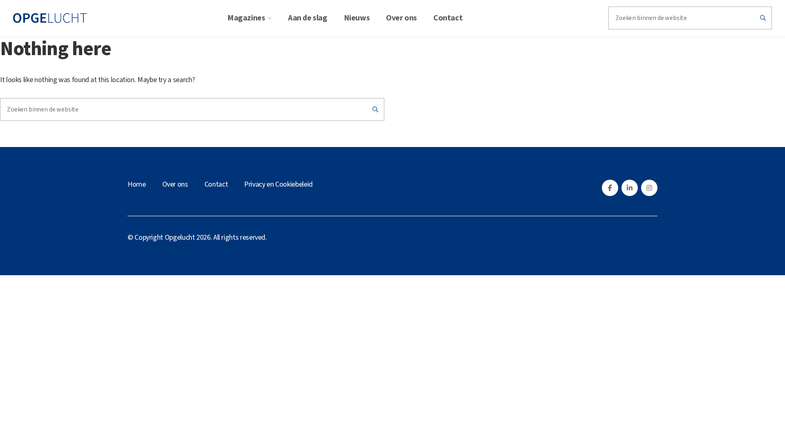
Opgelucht (180, 237)
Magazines (246, 18)
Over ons (401, 18)
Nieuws (357, 18)
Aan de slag (307, 18)
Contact (447, 18)
